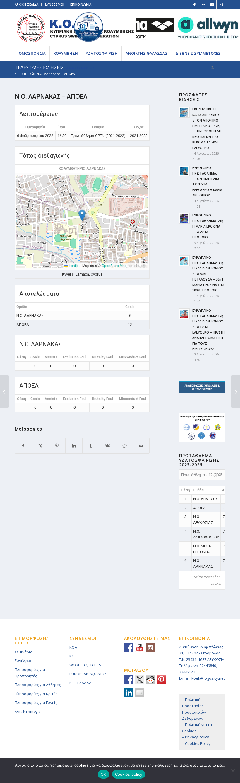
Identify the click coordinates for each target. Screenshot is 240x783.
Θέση (21, 357)
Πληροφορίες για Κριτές (36, 693)
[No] (233, 770)
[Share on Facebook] (23, 445)
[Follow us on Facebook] (128, 647)
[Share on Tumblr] (91, 445)
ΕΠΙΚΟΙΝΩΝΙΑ (80, 4)
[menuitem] (32, 53)
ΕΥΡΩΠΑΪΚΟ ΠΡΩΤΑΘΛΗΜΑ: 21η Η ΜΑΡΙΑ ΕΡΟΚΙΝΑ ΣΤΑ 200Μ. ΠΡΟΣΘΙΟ (207, 226)
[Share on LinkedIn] (74, 445)
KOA (73, 647)
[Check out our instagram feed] (150, 647)
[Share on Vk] (107, 445)
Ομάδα (198, 490)
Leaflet (74, 265)
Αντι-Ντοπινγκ (27, 711)
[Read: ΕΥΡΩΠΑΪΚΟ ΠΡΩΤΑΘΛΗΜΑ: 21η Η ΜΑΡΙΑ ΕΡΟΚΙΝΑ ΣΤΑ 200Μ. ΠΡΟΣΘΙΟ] (184, 218)
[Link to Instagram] (221, 4)
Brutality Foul (102, 357)
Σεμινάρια (23, 651)
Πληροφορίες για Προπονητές (30, 672)
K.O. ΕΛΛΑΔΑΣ (81, 682)
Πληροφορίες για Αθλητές (38, 684)
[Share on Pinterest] (57, 445)
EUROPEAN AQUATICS (88, 673)
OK (103, 774)
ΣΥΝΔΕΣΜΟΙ (54, 4)
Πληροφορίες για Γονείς (36, 702)
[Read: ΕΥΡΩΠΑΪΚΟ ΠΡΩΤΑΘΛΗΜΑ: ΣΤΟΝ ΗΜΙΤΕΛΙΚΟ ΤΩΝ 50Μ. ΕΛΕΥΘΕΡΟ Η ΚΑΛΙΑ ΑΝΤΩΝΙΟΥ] (184, 171)
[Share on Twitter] (139, 679)
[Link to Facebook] (194, 4)
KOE (73, 656)
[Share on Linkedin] (128, 692)
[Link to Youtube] (212, 4)
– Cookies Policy (196, 743)
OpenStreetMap (114, 265)
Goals (35, 357)
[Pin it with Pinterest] (161, 679)
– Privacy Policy (195, 737)
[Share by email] (139, 692)
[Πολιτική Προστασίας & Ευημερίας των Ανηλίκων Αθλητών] (88, 27)
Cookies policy (129, 774)
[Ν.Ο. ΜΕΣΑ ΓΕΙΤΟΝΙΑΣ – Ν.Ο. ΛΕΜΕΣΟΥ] (4, 391)
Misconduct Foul (132, 357)
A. (223, 490)
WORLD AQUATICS (85, 665)
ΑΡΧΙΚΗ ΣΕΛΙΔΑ (26, 4)
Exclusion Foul (74, 357)
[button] (82, 215)
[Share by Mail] (141, 445)
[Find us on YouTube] (139, 647)
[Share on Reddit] (124, 445)
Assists (50, 357)
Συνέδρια (23, 660)
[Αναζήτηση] (212, 68)
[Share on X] (40, 445)
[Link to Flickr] (203, 4)
